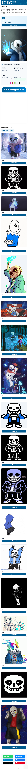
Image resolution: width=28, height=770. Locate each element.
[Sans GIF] (14, 146)
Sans (3, 160)
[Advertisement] (14, 108)
